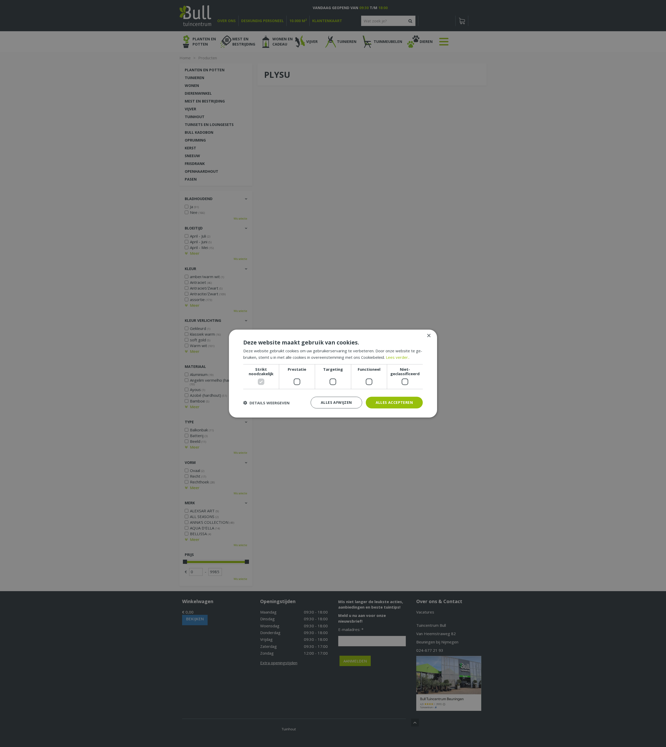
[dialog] (333, 373)
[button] (266, 402)
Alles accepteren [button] (394, 402)
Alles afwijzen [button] (336, 402)
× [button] (429, 335)
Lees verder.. (397, 357)
